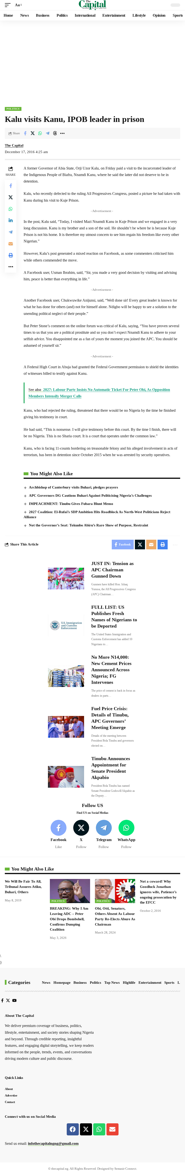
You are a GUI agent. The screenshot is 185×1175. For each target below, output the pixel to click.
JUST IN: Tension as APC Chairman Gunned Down (112, 570)
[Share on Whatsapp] (40, 133)
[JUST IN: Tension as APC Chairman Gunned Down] (66, 578)
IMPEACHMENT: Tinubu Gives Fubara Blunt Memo (71, 504)
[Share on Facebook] (25, 133)
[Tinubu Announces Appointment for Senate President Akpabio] (66, 777)
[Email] (10, 243)
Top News (112, 982)
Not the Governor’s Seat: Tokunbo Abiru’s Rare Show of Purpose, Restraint (88, 525)
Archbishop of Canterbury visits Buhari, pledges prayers (73, 487)
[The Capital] (92, 5)
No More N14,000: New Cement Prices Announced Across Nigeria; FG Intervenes (111, 669)
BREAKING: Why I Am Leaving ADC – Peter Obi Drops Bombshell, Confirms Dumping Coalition (69, 918)
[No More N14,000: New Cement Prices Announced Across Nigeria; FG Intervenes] (66, 676)
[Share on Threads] (55, 133)
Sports (169, 982)
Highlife (129, 982)
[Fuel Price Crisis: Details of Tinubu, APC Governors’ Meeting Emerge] (66, 727)
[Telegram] (104, 834)
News (46, 982)
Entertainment (150, 982)
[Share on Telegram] (47, 133)
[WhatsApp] (126, 834)
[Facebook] (58, 834)
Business (80, 982)
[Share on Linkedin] (10, 220)
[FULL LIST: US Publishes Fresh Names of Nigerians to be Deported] (66, 625)
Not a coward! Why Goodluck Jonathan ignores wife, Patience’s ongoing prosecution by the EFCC (158, 891)
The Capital (14, 145)
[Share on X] (32, 133)
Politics (13, 108)
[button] (9, 5)
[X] (81, 834)
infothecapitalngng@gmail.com (53, 1143)
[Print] (10, 255)
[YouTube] (14, 1000)
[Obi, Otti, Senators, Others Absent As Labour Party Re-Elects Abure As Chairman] (115, 891)
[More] (62, 133)
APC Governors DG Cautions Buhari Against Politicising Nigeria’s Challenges (90, 495)
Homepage (62, 982)
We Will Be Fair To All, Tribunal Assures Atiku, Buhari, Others (23, 886)
